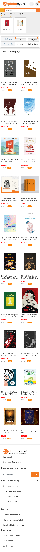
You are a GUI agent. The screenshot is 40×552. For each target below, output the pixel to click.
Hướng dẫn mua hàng (12, 491)
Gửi (35, 474)
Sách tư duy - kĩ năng (11, 536)
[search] (33, 10)
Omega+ (20, 44)
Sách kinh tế (8, 541)
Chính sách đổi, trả (10, 496)
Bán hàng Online (9, 457)
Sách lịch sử (8, 546)
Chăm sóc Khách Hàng (12, 462)
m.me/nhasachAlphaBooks (16, 520)
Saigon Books (33, 44)
